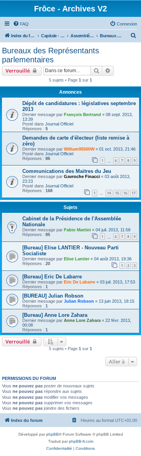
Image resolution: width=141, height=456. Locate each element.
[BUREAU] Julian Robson (52, 296)
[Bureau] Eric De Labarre (52, 277)
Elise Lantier (76, 258)
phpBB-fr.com (81, 441)
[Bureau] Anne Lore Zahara (54, 315)
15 (117, 193)
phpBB (52, 434)
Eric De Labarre (79, 282)
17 (134, 193)
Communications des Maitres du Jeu (66, 171)
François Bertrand (82, 114)
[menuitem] (21, 24)
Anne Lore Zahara (82, 320)
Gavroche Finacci (82, 176)
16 (125, 193)
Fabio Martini (77, 229)
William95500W (79, 149)
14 (109, 193)
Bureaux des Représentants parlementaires (50, 55)
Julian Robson (79, 301)
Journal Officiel (59, 124)
